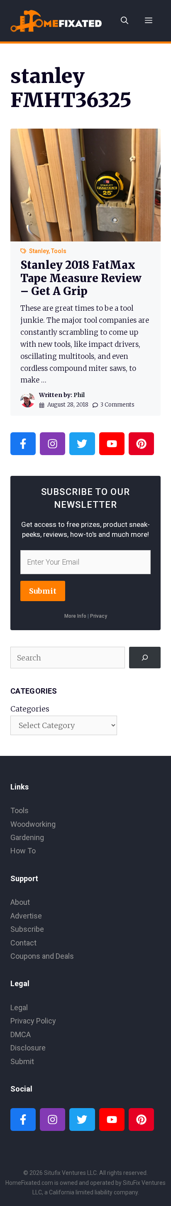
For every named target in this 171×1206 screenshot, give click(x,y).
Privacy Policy (33, 1020)
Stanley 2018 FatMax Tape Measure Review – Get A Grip (81, 277)
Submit (42, 591)
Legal (19, 1007)
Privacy (98, 616)
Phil (79, 395)
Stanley (39, 251)
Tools (58, 251)
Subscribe (27, 929)
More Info (75, 616)
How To (23, 850)
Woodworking (33, 824)
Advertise (26, 915)
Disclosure (28, 1047)
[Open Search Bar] (124, 20)
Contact (23, 942)
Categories (29, 709)
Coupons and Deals (42, 956)
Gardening (27, 837)
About (20, 902)
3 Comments (117, 404)
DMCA (20, 1034)
